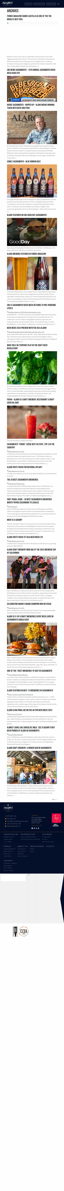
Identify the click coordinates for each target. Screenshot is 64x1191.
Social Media (22, 856)
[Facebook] (32, 828)
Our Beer (47, 834)
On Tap (44, 839)
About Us (23, 846)
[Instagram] (34, 828)
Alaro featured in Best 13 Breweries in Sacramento (30, 690)
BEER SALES (8, 865)
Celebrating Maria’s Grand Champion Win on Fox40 (29, 603)
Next (54, 799)
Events (50, 846)
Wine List (7, 853)
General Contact (10, 863)
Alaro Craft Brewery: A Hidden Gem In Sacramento (29, 747)
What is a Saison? (14, 519)
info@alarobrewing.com (17, 821)
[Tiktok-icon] (38, 828)
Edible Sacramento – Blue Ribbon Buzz (24, 161)
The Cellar (46, 837)
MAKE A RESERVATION (55, 825)
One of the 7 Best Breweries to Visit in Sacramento (29, 670)
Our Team (21, 851)
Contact (8, 861)
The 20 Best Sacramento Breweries (22, 479)
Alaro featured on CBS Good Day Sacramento (27, 214)
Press (32, 849)
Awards (20, 853)
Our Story (22, 849)
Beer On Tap (8, 851)
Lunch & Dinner (9, 849)
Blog (32, 851)
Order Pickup (9, 837)
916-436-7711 (11, 819)
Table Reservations (28, 837)
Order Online (11, 834)
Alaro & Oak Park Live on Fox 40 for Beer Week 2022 (29, 710)
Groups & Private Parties (30, 839)
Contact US (10, 816)
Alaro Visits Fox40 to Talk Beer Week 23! (25, 537)
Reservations (28, 834)
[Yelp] (36, 828)
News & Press (37, 846)
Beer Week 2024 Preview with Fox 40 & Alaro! (27, 327)
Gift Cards (8, 841)
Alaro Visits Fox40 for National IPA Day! (24, 467)
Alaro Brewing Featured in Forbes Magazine (26, 253)
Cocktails (7, 856)
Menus (7, 846)
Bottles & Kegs (48, 841)
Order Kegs (8, 839)
